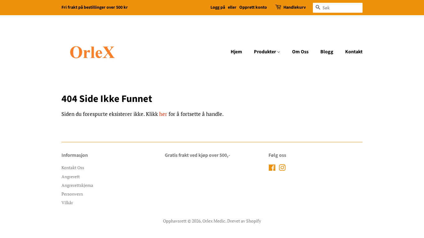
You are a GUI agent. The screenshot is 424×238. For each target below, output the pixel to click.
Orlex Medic (213, 221)
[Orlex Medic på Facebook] (272, 169)
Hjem (236, 51)
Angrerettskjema (77, 185)
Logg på (217, 7)
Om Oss (300, 51)
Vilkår (67, 202)
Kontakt (354, 51)
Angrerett (70, 176)
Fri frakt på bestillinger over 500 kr (94, 7)
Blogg (326, 51)
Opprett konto (253, 7)
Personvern (72, 194)
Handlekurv (294, 7)
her (163, 113)
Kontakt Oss (72, 167)
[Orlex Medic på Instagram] (282, 169)
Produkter (265, 51)
